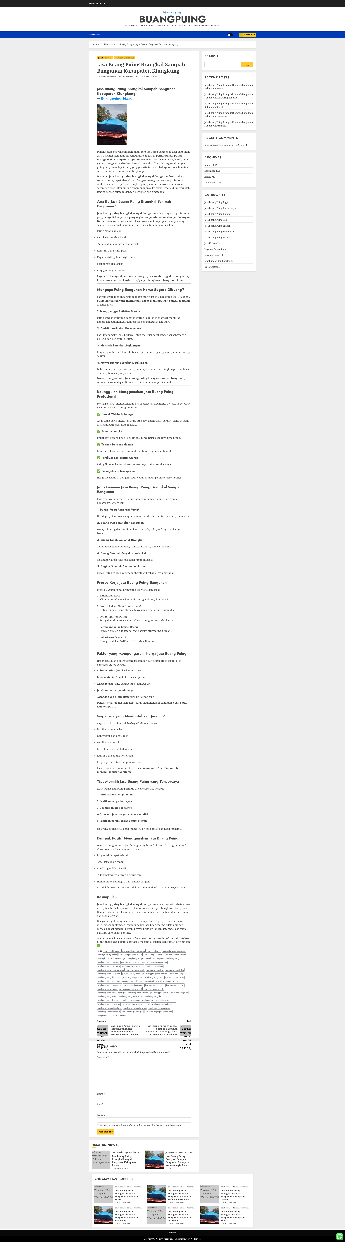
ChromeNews (181, 1238)
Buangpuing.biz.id (117, 98)
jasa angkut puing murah (107, 954)
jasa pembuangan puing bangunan (158, 1011)
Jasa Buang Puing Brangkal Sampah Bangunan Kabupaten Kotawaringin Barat (178, 1161)
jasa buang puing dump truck (109, 977)
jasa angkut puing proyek (153, 954)
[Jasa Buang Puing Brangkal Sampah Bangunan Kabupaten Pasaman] (156, 1215)
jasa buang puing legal (171, 981)
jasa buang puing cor (178, 973)
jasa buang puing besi (155, 970)
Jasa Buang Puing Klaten (217, 213)
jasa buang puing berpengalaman (111, 970)
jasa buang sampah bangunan (163, 1004)
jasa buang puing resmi (159, 992)
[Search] (236, 34)
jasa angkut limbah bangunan (133, 951)
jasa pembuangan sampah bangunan (112, 1015)
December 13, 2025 (149, 77)
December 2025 (212, 170)
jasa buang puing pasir (175, 985)
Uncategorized (212, 266)
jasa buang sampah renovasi (109, 1011)
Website (101, 1114)
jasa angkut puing (154, 951)
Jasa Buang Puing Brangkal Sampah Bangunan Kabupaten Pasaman (180, 1216)
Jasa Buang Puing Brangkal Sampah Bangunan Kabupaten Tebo (233, 1216)
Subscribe (249, 34)
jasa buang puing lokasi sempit (109, 985)
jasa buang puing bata (154, 966)
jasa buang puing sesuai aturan (131, 996)
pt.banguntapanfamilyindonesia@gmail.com (118, 77)
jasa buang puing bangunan (132, 966)
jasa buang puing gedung (132, 977)
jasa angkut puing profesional (130, 954)
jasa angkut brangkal (112, 951)
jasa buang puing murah (154, 985)
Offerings (94, 34)
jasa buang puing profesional (130, 989)
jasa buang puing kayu (106, 981)
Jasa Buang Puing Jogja (216, 202)
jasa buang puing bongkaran (109, 973)
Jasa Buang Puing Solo (215, 219)
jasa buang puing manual (133, 985)
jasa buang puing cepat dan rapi (154, 973)
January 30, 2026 (121, 1169)
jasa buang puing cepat (131, 973)
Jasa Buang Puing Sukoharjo (219, 231)
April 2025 (209, 176)
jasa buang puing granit (154, 977)
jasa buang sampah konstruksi (135, 1008)
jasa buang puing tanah (131, 1000)
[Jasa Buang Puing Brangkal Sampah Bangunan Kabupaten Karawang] (103, 1215)
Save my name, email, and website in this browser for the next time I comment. (141, 1125)
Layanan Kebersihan (124, 57)
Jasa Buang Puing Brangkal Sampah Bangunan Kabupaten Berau (124, 1161)
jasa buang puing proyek (153, 989)
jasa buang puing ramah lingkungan (112, 992)
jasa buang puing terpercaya (109, 1004)
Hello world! (241, 145)
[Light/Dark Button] (230, 34)
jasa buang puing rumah (107, 996)
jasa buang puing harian (174, 977)
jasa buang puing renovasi (138, 992)
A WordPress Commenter (218, 145)
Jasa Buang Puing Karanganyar (220, 208)
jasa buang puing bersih (135, 970)
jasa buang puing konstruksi (150, 981)
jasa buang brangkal (131, 958)
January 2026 (211, 164)
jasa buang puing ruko (179, 992)
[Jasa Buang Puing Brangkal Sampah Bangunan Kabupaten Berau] (101, 1160)
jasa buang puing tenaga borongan (155, 1000)
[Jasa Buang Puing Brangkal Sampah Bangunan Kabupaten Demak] (209, 1194)
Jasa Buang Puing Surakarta (219, 237)
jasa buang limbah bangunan (152, 958)
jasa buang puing (172, 958)
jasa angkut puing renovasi (176, 954)
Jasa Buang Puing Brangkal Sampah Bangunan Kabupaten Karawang (127, 1216)
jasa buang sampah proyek (159, 1008)
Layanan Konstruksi (214, 255)
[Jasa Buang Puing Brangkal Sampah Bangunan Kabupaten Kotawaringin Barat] (154, 1160)
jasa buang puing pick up (107, 989)
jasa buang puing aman (130, 962)
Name (101, 1093)
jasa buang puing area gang (109, 966)
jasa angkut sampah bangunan (109, 958)
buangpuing (172, 19)
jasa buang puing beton (175, 970)
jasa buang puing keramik (127, 981)
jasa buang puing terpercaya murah (136, 1004)
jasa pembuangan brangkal (132, 1011)
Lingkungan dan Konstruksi (218, 260)
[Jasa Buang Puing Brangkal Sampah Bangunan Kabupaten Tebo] (209, 1215)
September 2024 (212, 182)
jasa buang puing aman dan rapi (154, 962)
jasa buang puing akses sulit (108, 962)
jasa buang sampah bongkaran (110, 1008)
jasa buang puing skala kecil (108, 1000)
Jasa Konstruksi (105, 57)
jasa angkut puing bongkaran (174, 951)
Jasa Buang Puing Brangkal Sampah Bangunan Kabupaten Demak (233, 1195)
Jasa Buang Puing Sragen (217, 225)
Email (101, 1104)
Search (211, 56)
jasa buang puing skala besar (156, 996)
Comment (103, 1057)
